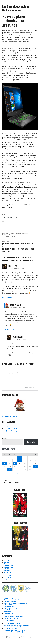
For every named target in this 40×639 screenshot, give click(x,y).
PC (14, 236)
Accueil (6, 426)
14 (15, 463)
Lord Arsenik (25, 233)
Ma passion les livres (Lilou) (12, 623)
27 (10, 469)
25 (35, 466)
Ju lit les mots (8, 611)
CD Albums (7, 564)
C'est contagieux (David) (11, 600)
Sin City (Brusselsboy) (10, 628)
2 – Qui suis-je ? (8, 430)
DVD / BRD (7, 569)
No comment (8, 572)
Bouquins (6, 562)
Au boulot (7, 560)
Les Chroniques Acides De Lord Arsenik (15, 8)
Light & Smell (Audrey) (11, 618)
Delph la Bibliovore (9, 605)
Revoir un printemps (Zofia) (12, 627)
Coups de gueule (9, 567)
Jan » (22, 474)
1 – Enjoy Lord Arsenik (10, 428)
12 (4, 463)
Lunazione (7, 622)
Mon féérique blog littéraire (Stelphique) (16, 625)
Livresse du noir (9, 620)
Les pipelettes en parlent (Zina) (13, 617)
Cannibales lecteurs (10, 601)
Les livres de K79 (9, 613)
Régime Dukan (8, 576)
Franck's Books (8, 610)
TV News (6, 579)
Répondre (8, 297)
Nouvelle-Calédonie (10, 574)
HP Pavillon (9, 236)
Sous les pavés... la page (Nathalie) (14, 630)
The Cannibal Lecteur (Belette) (13, 632)
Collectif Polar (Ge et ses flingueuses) (15, 603)
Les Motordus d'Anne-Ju (11, 615)
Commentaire (29, 387)
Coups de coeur (8, 565)
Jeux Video (7, 570)
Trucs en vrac (13, 235)
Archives (4, 480)
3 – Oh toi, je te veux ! (10, 432)
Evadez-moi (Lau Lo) (10, 608)
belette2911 (13, 265)
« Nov (18, 474)
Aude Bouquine (8, 598)
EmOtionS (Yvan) (9, 606)
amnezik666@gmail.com (9, 416)
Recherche (5, 438)
